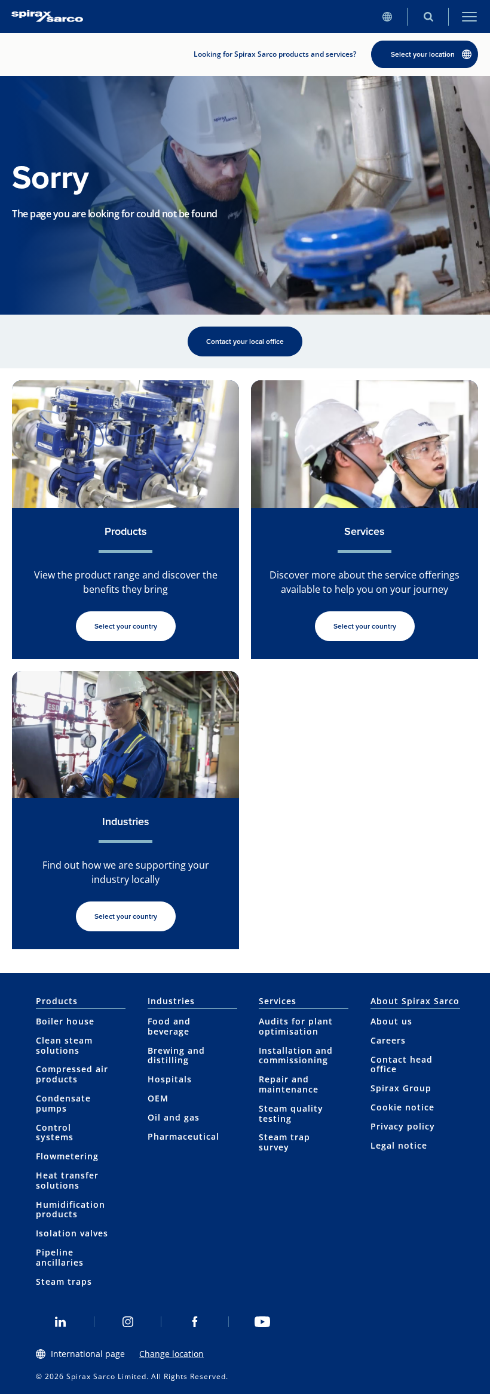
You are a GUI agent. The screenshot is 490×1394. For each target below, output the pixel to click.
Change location (171, 1353)
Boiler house (65, 1021)
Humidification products (70, 1209)
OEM (158, 1098)
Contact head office (401, 1064)
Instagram (128, 1321)
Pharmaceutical (183, 1136)
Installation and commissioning (296, 1055)
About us (391, 1021)
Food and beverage (169, 1026)
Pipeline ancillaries (60, 1257)
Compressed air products (72, 1074)
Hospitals (170, 1079)
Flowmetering (67, 1156)
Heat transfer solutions (67, 1180)
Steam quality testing (291, 1113)
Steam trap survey (284, 1142)
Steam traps (64, 1281)
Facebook (195, 1321)
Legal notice (398, 1145)
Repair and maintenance (288, 1084)
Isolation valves (72, 1233)
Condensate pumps (63, 1103)
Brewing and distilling (176, 1055)
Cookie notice (402, 1107)
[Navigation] (469, 16)
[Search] (428, 16)
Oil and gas (174, 1117)
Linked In (60, 1321)
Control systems (55, 1132)
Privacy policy (402, 1126)
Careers (388, 1040)
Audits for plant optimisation (296, 1026)
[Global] (386, 16)
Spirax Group (400, 1088)
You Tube (262, 1321)
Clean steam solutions (64, 1045)
